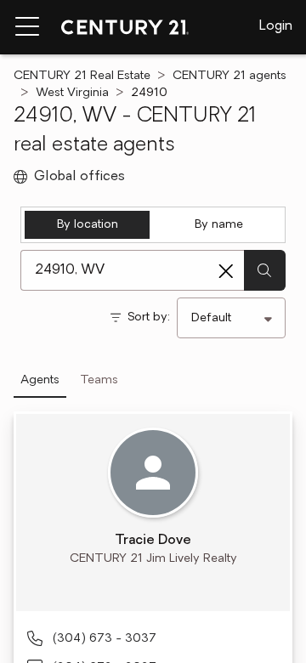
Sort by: (149, 317)
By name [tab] (219, 224)
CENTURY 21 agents (229, 76)
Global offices (79, 177)
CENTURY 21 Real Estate (82, 76)
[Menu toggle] (27, 27)
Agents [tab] (40, 380)
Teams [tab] (99, 380)
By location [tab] (87, 224)
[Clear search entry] (226, 271)
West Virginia (72, 93)
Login (275, 26)
